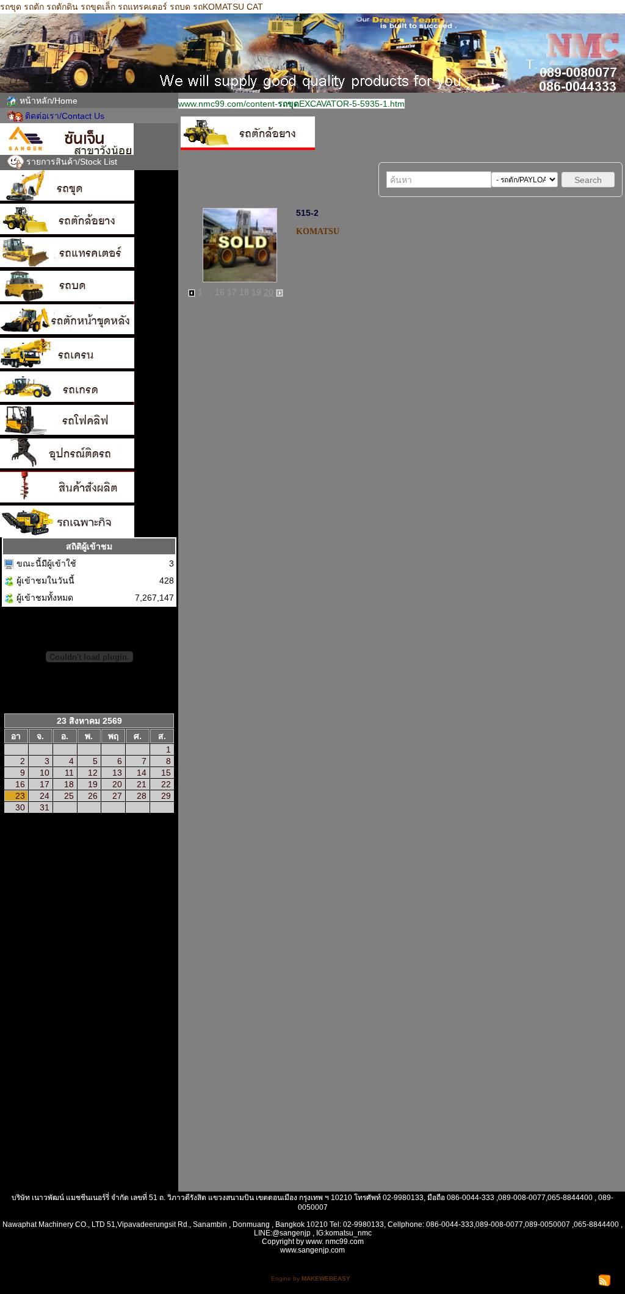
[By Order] (89, 489)
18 (244, 292)
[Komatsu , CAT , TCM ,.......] (89, 220)
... (208, 292)
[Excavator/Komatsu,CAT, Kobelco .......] (89, 187)
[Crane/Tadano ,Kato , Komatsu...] (89, 354)
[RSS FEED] (604, 1279)
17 (232, 292)
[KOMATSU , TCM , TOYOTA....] (89, 421)
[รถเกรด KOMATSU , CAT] (89, 388)
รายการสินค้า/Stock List (71, 161)
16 (220, 292)
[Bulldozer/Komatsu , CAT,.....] (89, 254)
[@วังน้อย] (89, 139)
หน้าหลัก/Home (49, 100)
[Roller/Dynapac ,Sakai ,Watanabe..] (89, 287)
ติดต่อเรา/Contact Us (64, 116)
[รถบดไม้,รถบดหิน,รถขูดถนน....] (89, 521)
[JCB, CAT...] (89, 321)
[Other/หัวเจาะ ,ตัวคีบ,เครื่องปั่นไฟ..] (89, 455)
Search (588, 180)
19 (256, 292)
